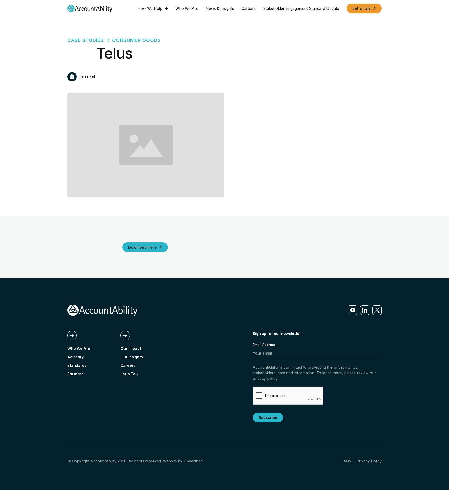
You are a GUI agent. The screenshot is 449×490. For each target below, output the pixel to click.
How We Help (150, 8)
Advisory (75, 357)
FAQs (346, 461)
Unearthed (193, 461)
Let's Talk (129, 373)
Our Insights (131, 357)
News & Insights (220, 8)
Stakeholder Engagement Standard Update (301, 8)
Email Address (264, 345)
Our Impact (130, 348)
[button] (153, 8)
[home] (89, 8)
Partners (75, 373)
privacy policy (265, 378)
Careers (249, 8)
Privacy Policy (369, 461)
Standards (77, 365)
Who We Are (186, 8)
